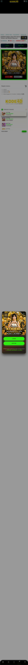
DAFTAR (14, 343)
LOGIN (14, 338)
